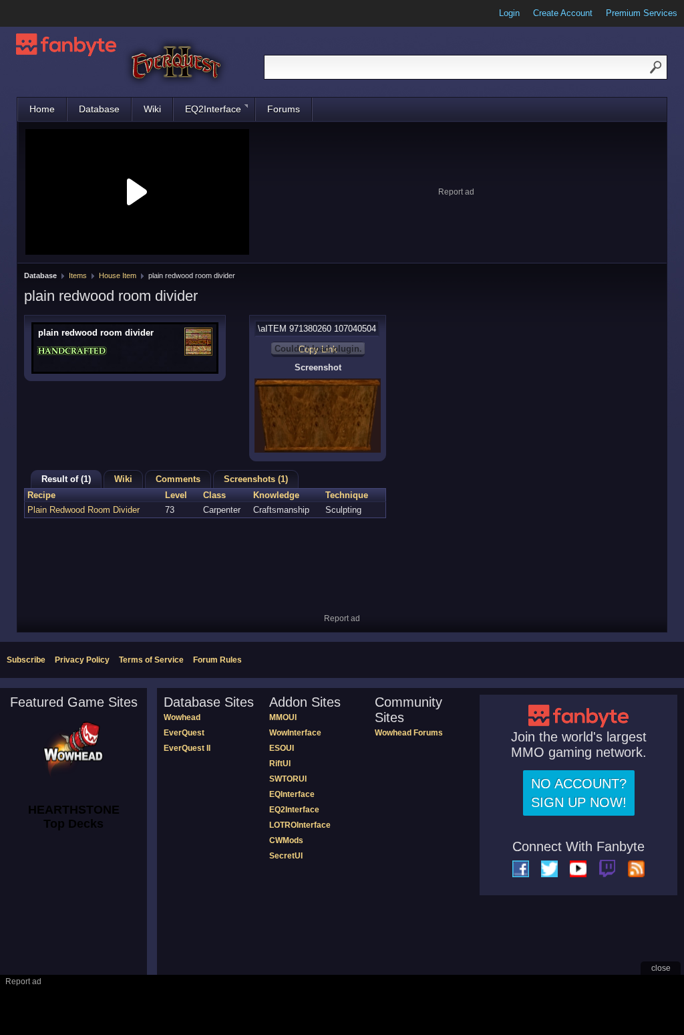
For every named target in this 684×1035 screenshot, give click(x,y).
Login (509, 13)
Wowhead (182, 717)
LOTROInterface (300, 825)
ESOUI (281, 748)
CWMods (286, 840)
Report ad (456, 192)
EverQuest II (187, 748)
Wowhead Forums (409, 732)
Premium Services (641, 13)
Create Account (562, 13)
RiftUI (280, 763)
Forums (283, 109)
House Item (117, 275)
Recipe (41, 495)
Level (176, 495)
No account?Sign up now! (579, 793)
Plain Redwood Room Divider (83, 510)
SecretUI (286, 855)
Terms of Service (151, 660)
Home (42, 109)
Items (78, 275)
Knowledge (276, 495)
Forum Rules (217, 660)
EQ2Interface (213, 109)
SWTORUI (288, 779)
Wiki (152, 109)
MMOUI (283, 717)
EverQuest (184, 732)
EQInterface (292, 794)
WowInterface (295, 732)
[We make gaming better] (42, 13)
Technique (346, 495)
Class (214, 495)
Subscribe (26, 660)
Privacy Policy (82, 660)
